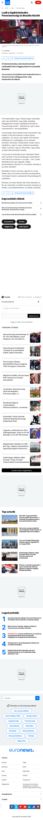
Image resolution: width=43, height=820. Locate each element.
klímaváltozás (15, 726)
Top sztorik (8, 511)
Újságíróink (5, 784)
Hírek (6, 8)
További (4, 799)
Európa (4, 762)
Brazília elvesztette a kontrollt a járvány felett (17, 203)
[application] (21, 32)
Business (5, 767)
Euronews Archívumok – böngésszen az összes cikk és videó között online (32, 786)
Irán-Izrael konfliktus (21, 711)
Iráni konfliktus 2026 (12, 716)
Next (3, 771)
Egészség (26, 771)
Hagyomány (21, 741)
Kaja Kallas (29, 726)
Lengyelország (13, 721)
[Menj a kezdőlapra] (7, 2)
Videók (4, 780)
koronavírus (8, 221)
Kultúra (25, 775)
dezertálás (12, 731)
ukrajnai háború (32, 716)
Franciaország (20, 8)
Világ (12, 8)
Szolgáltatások (7, 794)
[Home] (2, 8)
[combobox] (21, 698)
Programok (26, 780)
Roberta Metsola (28, 731)
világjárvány (8, 226)
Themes (4, 758)
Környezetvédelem (15, 736)
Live (38, 2)
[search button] (37, 698)
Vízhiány (31, 736)
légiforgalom (23, 226)
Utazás (4, 775)
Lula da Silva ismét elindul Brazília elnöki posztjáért (19, 214)
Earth (24, 767)
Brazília (21, 221)
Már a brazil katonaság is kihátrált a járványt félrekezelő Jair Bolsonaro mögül (17, 208)
